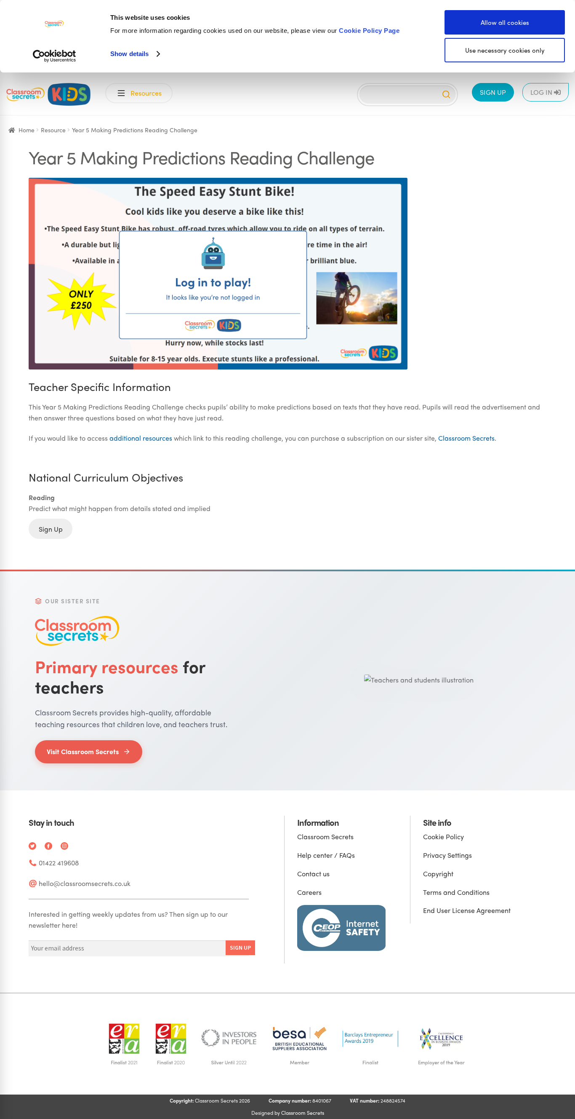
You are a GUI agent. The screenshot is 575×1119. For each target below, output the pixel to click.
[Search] (446, 94)
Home (27, 130)
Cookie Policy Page (369, 30)
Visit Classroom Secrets (83, 751)
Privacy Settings (447, 855)
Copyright (438, 873)
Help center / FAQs (326, 855)
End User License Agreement (467, 910)
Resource (53, 130)
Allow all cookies (505, 22)
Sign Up (51, 529)
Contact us (313, 873)
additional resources (140, 438)
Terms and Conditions (456, 892)
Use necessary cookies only (505, 50)
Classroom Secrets (466, 438)
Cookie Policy (443, 836)
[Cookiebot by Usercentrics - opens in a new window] (54, 56)
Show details (129, 53)
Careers (309, 892)
